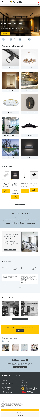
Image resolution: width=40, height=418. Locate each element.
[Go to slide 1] (18, 287)
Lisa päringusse (6, 191)
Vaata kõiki (20, 204)
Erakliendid (24, 313)
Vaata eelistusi (20, 415)
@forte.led (6, 341)
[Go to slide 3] (20, 287)
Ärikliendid (5, 313)
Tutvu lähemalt (6, 33)
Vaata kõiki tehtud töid (20, 319)
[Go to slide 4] (21, 287)
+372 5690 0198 (7, 387)
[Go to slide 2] (19, 287)
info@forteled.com (8, 383)
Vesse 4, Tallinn (8, 392)
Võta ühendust (21, 367)
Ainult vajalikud (20, 412)
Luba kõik (20, 409)
